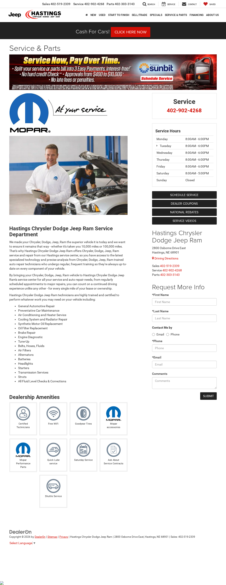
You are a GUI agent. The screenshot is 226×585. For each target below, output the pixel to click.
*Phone (157, 341)
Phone (175, 334)
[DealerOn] (20, 532)
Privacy (63, 536)
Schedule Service (184, 195)
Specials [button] (156, 15)
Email (160, 334)
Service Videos (184, 221)
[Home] (86, 15)
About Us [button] (212, 15)
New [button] (93, 15)
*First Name (160, 295)
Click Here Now (131, 32)
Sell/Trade (139, 15)
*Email (156, 357)
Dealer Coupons (184, 203)
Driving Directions (166, 258)
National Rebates (184, 212)
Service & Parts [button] (176, 15)
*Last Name (160, 311)
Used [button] (102, 15)
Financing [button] (196, 15)
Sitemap (52, 536)
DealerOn (40, 536)
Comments (159, 373)
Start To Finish (118, 15)
